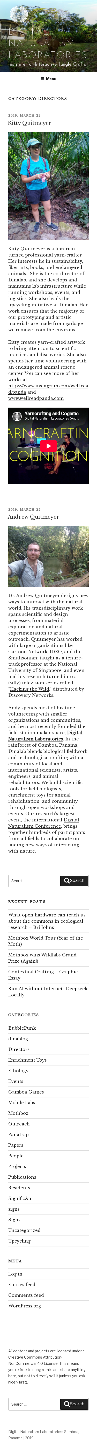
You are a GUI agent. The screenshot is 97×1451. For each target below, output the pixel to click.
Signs (14, 1219)
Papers (15, 1145)
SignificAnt (20, 1198)
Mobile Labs (21, 1102)
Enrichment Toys (27, 1060)
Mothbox (18, 1113)
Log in (15, 1274)
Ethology (18, 1070)
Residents (19, 1187)
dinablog (18, 1038)
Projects (17, 1166)
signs (14, 1209)
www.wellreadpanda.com (36, 398)
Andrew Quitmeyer (33, 517)
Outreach (19, 1123)
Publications (22, 1177)
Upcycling (19, 1241)
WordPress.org (24, 1305)
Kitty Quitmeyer (29, 123)
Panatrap (18, 1134)
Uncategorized (24, 1230)
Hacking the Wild (29, 689)
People (16, 1155)
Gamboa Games (26, 1092)
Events (15, 1081)
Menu (51, 79)
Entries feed (21, 1284)
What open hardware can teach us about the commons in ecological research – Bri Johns (47, 921)
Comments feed (26, 1295)
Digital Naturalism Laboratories (48, 44)
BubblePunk (22, 1028)
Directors (18, 1049)
